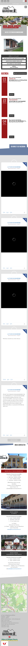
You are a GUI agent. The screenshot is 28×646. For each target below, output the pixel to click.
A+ (8, 1)
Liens (21, 3)
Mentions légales (15, 3)
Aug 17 (18, 279)
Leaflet (21, 611)
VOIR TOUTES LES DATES (20, 73)
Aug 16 (18, 335)
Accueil (5, 25)
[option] (14, 21)
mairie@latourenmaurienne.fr (14, 529)
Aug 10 (18, 391)
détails (12, 94)
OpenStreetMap (25, 611)
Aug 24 (18, 224)
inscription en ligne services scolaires (14, 58)
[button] (3, 586)
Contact (25, 3)
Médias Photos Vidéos (14, 67)
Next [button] (24, 20)
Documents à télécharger (14, 63)
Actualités (11, 25)
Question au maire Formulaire (14, 61)
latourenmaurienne (12, 168)
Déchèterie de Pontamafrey (17, 101)
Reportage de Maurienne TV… (18, 121)
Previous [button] (4, 20)
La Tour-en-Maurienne (14, 167)
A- (2, 1)
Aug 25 (18, 168)
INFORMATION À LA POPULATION (18, 80)
